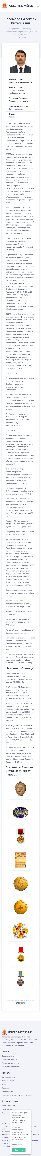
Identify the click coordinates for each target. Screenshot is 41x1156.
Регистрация (7, 1109)
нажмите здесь (17, 1144)
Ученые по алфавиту (10, 1067)
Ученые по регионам (10, 1063)
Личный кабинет (8, 1106)
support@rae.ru (8, 1146)
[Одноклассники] (20, 1003)
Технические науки (17, 109)
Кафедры (5, 1088)
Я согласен (19, 1150)
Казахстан (13, 117)
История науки (8, 1081)
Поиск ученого (8, 1056)
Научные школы (8, 1077)
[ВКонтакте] (17, 1003)
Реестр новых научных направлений (17, 1095)
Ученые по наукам (9, 1059)
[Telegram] (23, 1003)
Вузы (4, 1084)
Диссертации (7, 1091)
